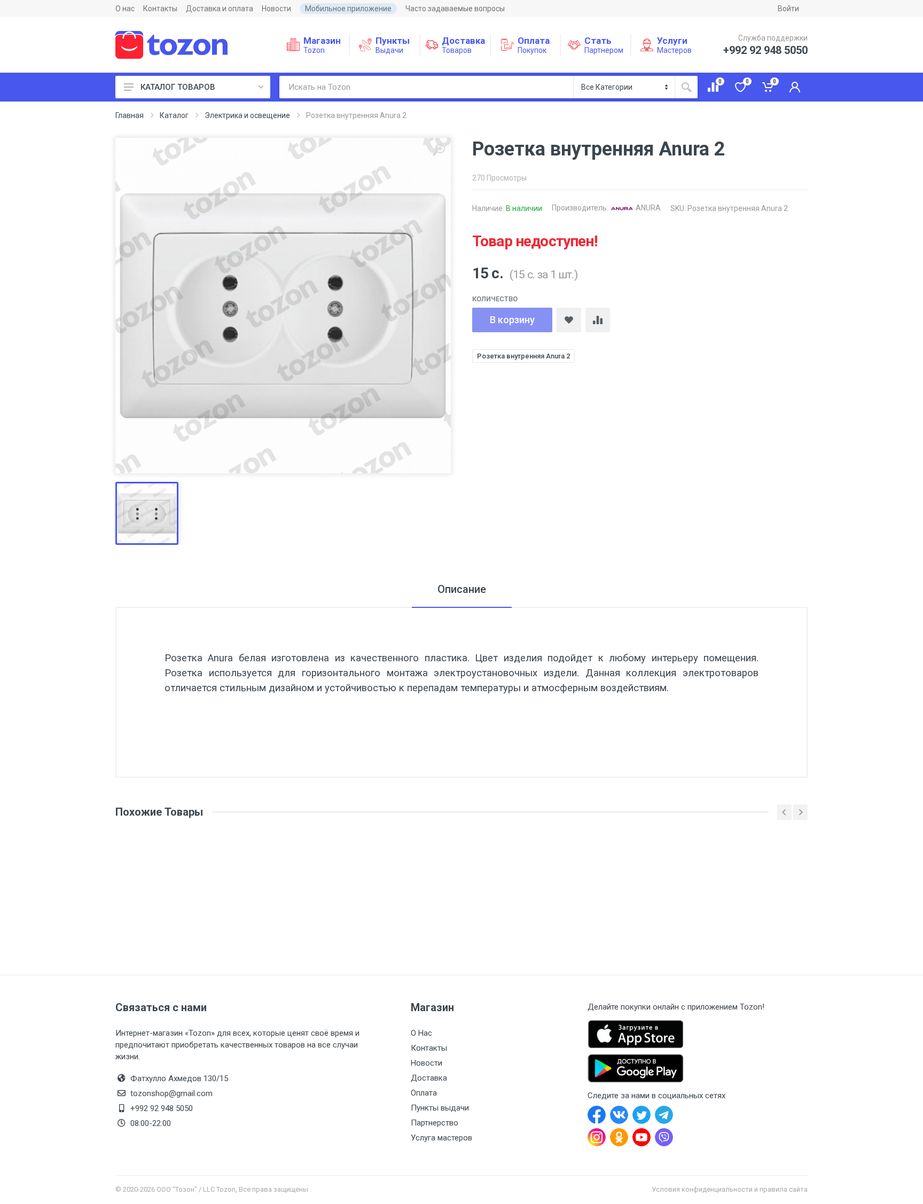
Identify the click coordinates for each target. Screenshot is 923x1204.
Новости (276, 8)
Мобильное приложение (348, 8)
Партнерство (434, 1123)
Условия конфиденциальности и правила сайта (730, 1189)
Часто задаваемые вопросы (455, 8)
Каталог (174, 115)
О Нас (421, 1033)
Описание (461, 589)
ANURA (647, 208)
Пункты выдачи (440, 1108)
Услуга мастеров (441, 1138)
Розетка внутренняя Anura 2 (523, 356)
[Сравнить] (597, 320)
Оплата (424, 1093)
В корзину (512, 319)
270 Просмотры (499, 178)
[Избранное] (569, 320)
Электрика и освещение (247, 115)
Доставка (429, 1078)
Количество (495, 299)
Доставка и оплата (219, 8)
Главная (129, 115)
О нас (125, 8)
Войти (788, 8)
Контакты (160, 8)
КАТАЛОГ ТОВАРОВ (177, 87)
